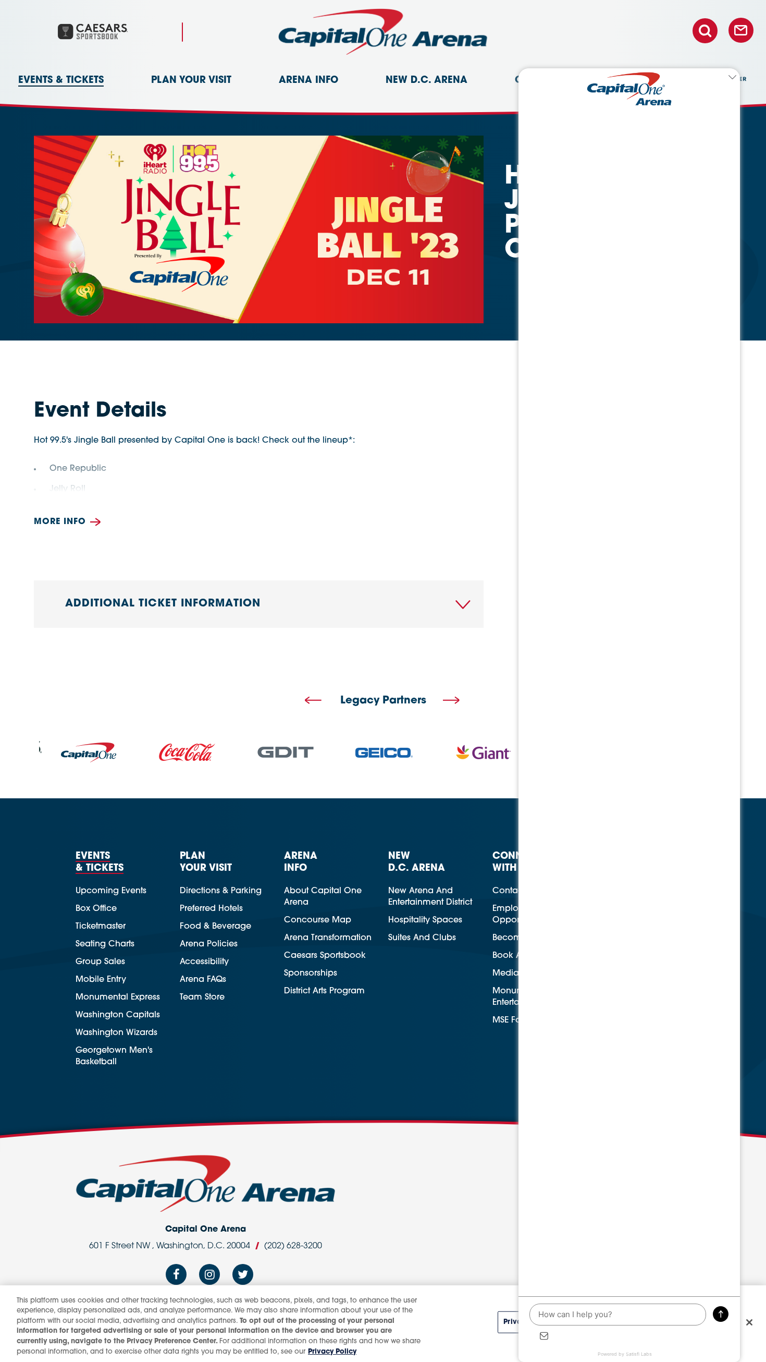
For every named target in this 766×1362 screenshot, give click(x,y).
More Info (60, 522)
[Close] (749, 1322)
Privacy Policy (332, 1351)
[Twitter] (243, 1277)
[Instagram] (209, 1277)
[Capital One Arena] (383, 31)
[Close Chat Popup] (732, 79)
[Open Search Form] (709, 31)
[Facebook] (176, 1277)
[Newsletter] (741, 31)
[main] (383, 337)
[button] (313, 701)
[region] (383, 1323)
